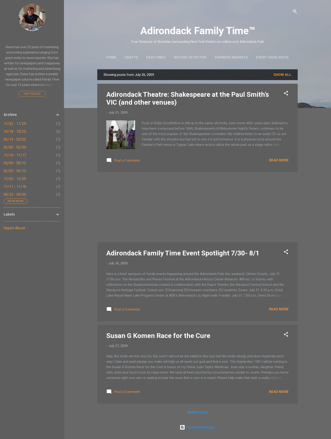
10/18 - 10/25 (15, 131)
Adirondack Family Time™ (197, 31)
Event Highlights (272, 57)
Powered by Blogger (200, 427)
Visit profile (32, 93)
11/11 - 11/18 (15, 187)
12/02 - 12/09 (15, 179)
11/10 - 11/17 (15, 155)
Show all (282, 75)
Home (111, 57)
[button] (286, 93)
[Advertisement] (197, 207)
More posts (197, 412)
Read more (279, 160)
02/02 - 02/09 (15, 147)
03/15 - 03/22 (15, 139)
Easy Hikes (156, 57)
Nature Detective (190, 57)
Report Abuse (14, 228)
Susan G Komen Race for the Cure (158, 336)
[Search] (295, 12)
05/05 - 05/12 (15, 163)
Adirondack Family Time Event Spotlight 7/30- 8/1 (182, 253)
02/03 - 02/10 (15, 171)
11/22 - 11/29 (15, 124)
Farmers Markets (231, 57)
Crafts (131, 57)
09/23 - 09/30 (15, 194)
